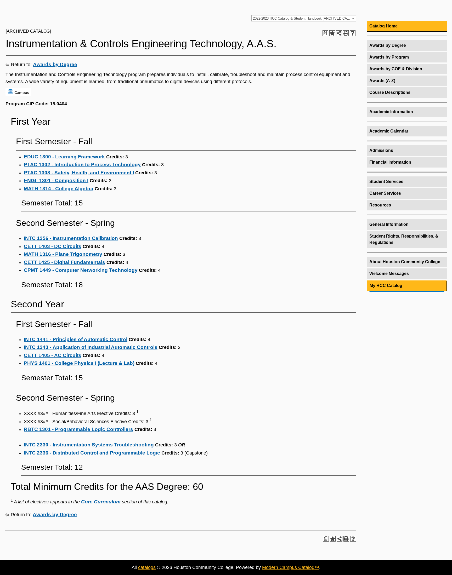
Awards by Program (389, 57)
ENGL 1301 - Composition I (56, 180)
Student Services (386, 181)
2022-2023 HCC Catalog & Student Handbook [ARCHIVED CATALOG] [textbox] (304, 18)
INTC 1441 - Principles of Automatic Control (75, 339)
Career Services (385, 193)
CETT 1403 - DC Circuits (52, 246)
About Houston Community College (404, 262)
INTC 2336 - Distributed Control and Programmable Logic (92, 453)
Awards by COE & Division (395, 69)
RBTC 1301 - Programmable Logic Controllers (78, 429)
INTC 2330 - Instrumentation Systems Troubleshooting (89, 444)
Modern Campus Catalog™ (290, 567)
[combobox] (303, 18)
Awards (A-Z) (382, 80)
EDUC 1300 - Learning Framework (64, 156)
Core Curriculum (101, 501)
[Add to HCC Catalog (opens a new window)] (332, 33)
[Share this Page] (339, 33)
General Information (389, 224)
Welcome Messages (389, 273)
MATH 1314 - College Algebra (58, 188)
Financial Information (390, 162)
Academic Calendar (388, 131)
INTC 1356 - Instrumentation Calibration (71, 238)
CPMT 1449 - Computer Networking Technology (81, 270)
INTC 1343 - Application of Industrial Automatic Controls (90, 347)
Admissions (381, 150)
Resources (380, 205)
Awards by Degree (55, 64)
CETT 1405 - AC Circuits (52, 355)
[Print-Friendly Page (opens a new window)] (346, 33)
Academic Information (391, 112)
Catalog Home (383, 26)
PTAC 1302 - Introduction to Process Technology (82, 164)
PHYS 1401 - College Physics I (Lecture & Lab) (79, 363)
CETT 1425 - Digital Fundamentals (64, 262)
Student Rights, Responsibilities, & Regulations (403, 239)
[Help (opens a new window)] (352, 33)
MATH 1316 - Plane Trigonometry (63, 254)
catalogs (147, 567)
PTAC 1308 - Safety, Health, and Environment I (79, 172)
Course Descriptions (389, 92)
